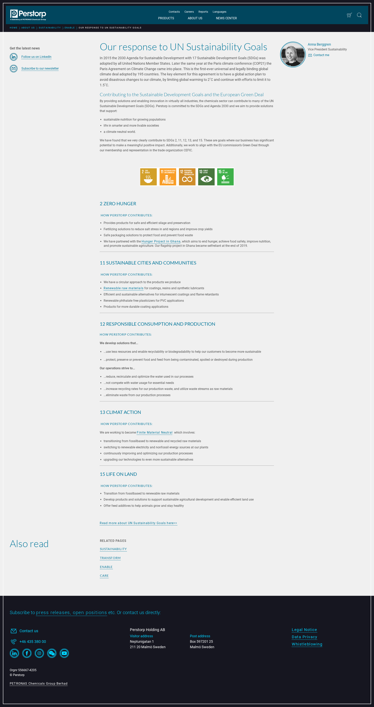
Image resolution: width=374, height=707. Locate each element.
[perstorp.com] (30, 15)
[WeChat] (51, 653)
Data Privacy (304, 637)
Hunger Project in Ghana (161, 241)
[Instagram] (39, 653)
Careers (189, 11)
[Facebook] (27, 653)
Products (166, 18)
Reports (203, 11)
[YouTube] (64, 653)
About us (195, 18)
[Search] (359, 15)
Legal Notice (304, 629)
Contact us (28, 631)
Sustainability (113, 549)
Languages (219, 11)
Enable (106, 567)
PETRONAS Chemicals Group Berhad (39, 683)
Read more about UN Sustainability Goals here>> (138, 523)
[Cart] (349, 15)
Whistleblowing (307, 644)
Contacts (174, 11)
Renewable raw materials (124, 288)
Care (104, 575)
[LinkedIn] (14, 653)
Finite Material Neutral (155, 432)
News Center (226, 18)
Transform (110, 558)
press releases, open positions (71, 612)
